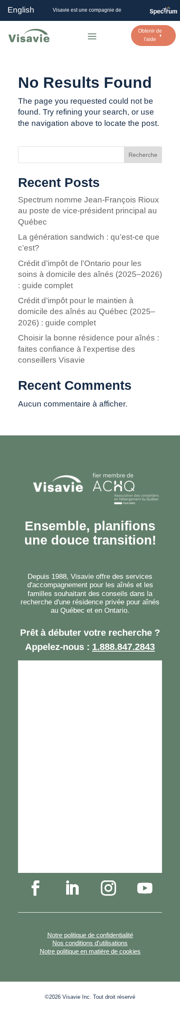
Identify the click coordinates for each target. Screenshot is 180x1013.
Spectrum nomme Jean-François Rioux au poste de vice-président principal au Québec (88, 210)
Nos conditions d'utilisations (90, 942)
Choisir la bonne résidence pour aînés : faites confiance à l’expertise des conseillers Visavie (88, 348)
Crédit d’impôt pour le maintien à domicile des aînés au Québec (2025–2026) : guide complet (86, 311)
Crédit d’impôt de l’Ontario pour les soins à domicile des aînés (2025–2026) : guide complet (90, 274)
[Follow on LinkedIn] (72, 888)
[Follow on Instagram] (108, 888)
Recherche (143, 154)
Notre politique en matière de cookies (90, 951)
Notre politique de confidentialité (90, 935)
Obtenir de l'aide (150, 35)
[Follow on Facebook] (36, 888)
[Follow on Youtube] (145, 888)
